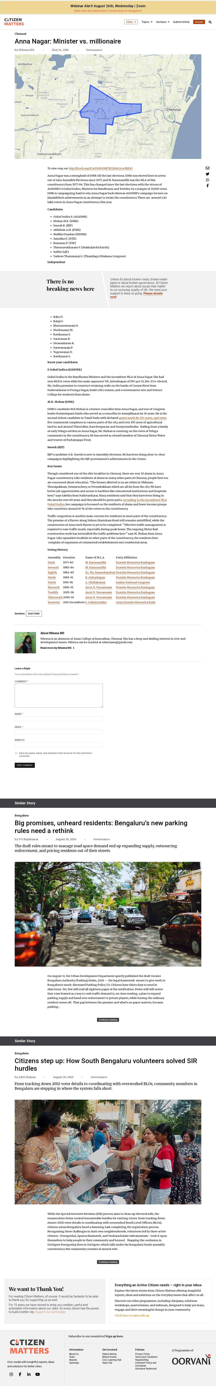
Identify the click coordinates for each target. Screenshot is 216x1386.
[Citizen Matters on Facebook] (20, 1374)
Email (19, 727)
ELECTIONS (34, 613)
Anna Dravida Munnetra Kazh (135, 602)
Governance (94, 50)
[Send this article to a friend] (207, 168)
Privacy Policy (142, 1354)
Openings (74, 1362)
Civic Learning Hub (111, 1359)
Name (19, 714)
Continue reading (108, 1019)
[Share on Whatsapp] (207, 180)
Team (72, 1357)
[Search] (210, 22)
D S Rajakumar (28, 839)
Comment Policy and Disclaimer (145, 1364)
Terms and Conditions (146, 1357)
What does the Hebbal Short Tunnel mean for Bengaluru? (108, 10)
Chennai (20, 33)
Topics (146, 21)
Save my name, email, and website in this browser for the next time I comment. (55, 754)
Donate (199, 21)
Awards (73, 1359)
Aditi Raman (27, 1077)
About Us (74, 1354)
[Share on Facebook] (207, 185)
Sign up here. (115, 1336)
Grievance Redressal (145, 1368)
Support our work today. (50, 1312)
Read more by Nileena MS (56, 647)
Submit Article (181, 21)
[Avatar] (25, 642)
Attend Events (109, 1357)
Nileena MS (26, 50)
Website (20, 740)
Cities (130, 21)
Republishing (142, 1359)
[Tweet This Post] (207, 174)
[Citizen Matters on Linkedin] (29, 1374)
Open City (107, 1362)
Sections (161, 21)
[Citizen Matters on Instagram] (11, 1374)
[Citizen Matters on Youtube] (37, 1374)
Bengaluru (22, 815)
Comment (21, 681)
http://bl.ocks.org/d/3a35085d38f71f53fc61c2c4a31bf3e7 (101, 168)
